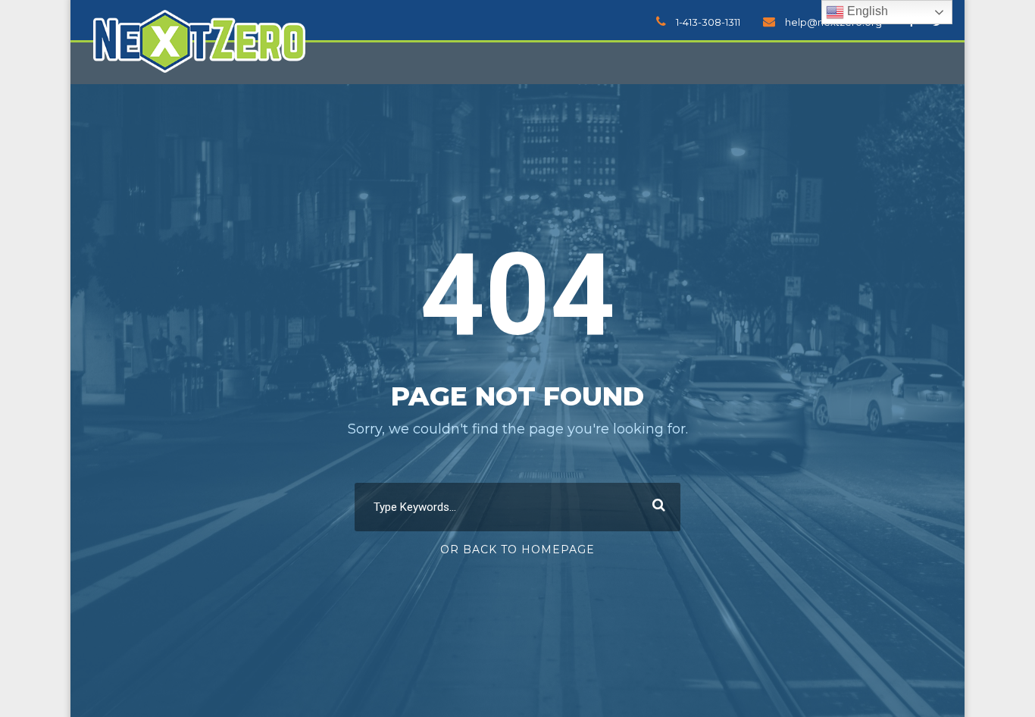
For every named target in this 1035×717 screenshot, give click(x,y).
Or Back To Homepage (517, 549)
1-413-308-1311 (708, 22)
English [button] (866, 11)
